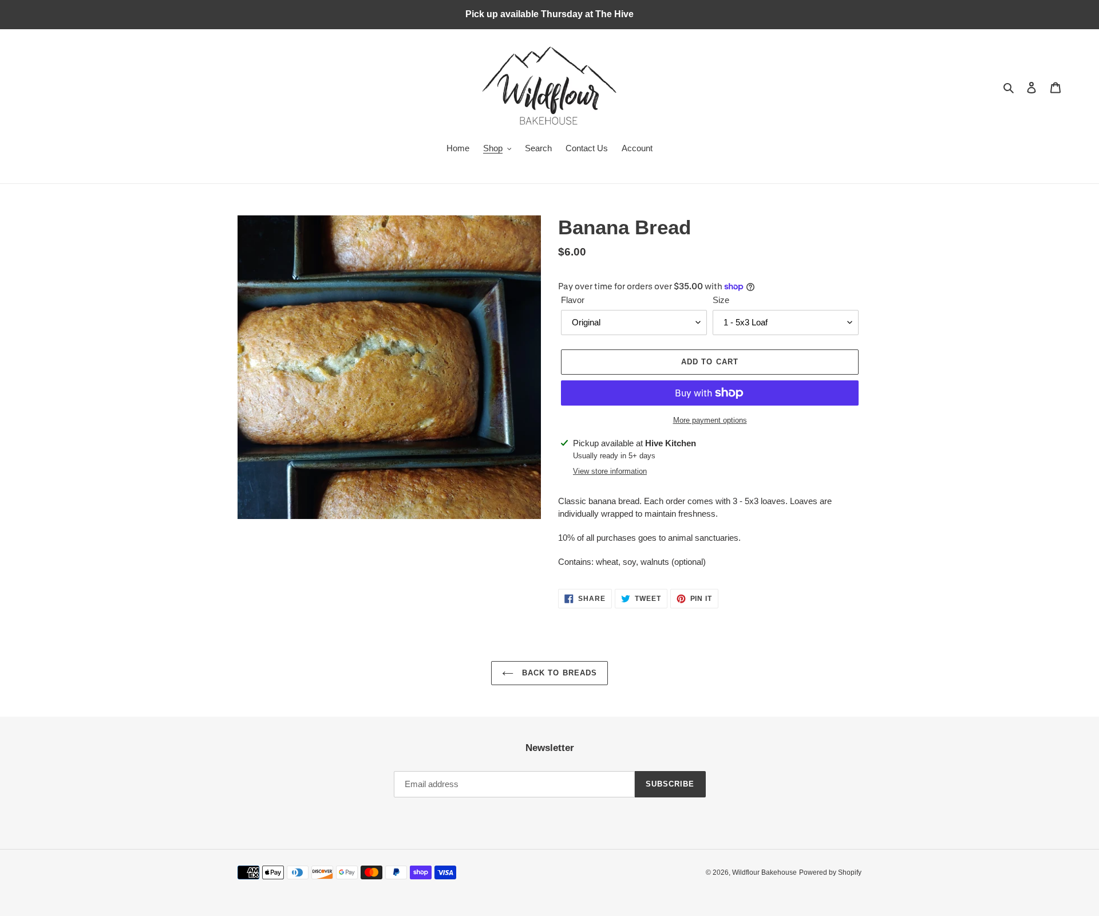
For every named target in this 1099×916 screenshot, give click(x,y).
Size (721, 300)
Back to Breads (558, 673)
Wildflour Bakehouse (764, 872)
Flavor (572, 300)
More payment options (710, 420)
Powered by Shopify (830, 872)
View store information (610, 471)
